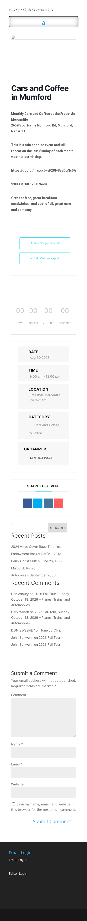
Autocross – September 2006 (33, 575)
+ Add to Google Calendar (44, 243)
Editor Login (18, 873)
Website (17, 784)
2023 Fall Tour (49, 637)
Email (17, 764)
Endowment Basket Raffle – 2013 (36, 554)
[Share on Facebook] (27, 503)
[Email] (58, 503)
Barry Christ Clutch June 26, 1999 (37, 561)
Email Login (18, 860)
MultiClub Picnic (23, 568)
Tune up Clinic (51, 630)
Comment (20, 695)
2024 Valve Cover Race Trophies (36, 547)
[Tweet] (37, 503)
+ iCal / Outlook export (44, 258)
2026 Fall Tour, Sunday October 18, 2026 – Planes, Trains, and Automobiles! (40, 599)
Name (17, 744)
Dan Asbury (20, 594)
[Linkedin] (48, 503)
